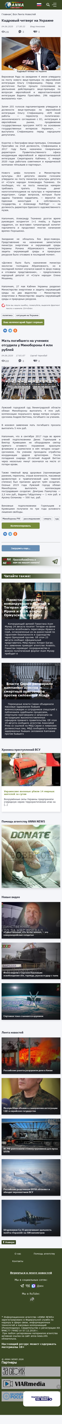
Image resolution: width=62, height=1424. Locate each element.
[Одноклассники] (15, 330)
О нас (18, 1253)
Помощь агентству (44, 1253)
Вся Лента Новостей (24, 14)
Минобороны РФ (11, 518)
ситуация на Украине (27, 315)
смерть (47, 518)
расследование (32, 518)
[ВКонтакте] (5, 330)
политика (8, 315)
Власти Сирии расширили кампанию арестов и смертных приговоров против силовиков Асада (28, 689)
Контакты (17, 1261)
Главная (6, 14)
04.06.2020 (13, 26)
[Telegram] (10, 330)
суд (57, 518)
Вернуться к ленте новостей (31, 1272)
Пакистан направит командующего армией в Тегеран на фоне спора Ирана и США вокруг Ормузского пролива (27, 607)
